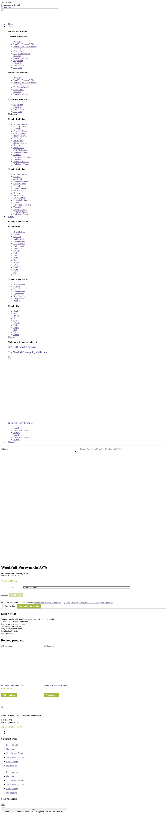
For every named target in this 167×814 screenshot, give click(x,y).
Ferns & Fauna (19, 188)
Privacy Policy (12, 761)
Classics (16, 234)
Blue (15, 260)
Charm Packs (18, 51)
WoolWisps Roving (21, 58)
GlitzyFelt (17, 68)
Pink (15, 253)
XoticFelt (17, 56)
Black (15, 269)
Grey (15, 272)
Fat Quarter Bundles (21, 53)
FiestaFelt (17, 63)
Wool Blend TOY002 (43, 603)
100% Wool (18, 49)
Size (12, 587)
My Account (11, 766)
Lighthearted (18, 239)
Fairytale (17, 129)
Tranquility (17, 159)
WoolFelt (17, 42)
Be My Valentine (20, 136)
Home (82, 449)
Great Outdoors (19, 133)
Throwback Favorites (22, 157)
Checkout (10, 749)
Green (16, 265)
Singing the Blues (20, 152)
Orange (16, 251)
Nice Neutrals (19, 244)
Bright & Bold (19, 232)
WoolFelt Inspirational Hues (25, 46)
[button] (75, 452)
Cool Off (17, 237)
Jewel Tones (18, 147)
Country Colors (19, 126)
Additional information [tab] (29, 606)
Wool (102, 603)
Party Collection (20, 150)
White (15, 274)
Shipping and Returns (15, 753)
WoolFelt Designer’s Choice (25, 44)
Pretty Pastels (18, 246)
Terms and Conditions (15, 757)
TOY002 (95, 603)
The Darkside (19, 241)
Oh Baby (17, 138)
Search (4, 2)
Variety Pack (18, 65)
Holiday (16, 145)
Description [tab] (10, 606)
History (16, 433)
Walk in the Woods (21, 164)
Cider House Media (69, 812)
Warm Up (17, 248)
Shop (89, 449)
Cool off (16, 289)
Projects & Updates (21, 430)
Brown (16, 262)
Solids (87, 603)
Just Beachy (18, 140)
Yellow (16, 258)
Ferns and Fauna (20, 131)
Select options (9, 695)
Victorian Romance (21, 162)
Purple (16, 267)
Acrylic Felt (18, 60)
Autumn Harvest (20, 124)
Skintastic (17, 154)
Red (15, 255)
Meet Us (16, 428)
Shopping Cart (12, 745)
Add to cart (16, 595)
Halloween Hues (20, 143)
